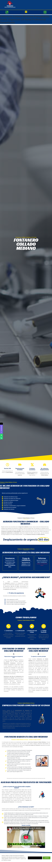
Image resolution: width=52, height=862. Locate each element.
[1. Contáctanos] (8, 626)
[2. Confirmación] (20, 626)
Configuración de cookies (35, 857)
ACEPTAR (47, 857)
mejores (4, 728)
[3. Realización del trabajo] (32, 626)
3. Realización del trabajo (32, 631)
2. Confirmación (20, 630)
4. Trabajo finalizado (43, 631)
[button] (26, 12)
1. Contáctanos (8, 630)
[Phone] (1, 438)
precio (4, 721)
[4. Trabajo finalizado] (43, 626)
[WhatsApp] (1, 435)
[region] (26, 857)
